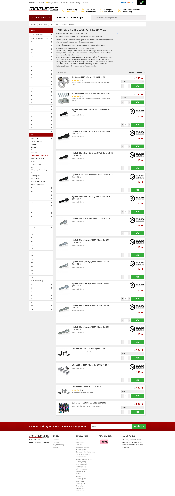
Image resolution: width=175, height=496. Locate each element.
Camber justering (36, 141)
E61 (32, 92)
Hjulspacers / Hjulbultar (39, 156)
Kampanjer (77, 17)
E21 (32, 45)
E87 (32, 117)
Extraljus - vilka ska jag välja (85, 452)
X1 (32, 284)
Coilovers (34, 153)
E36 (32, 74)
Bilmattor (34, 147)
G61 (32, 277)
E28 (32, 56)
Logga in (85, 3)
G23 (32, 259)
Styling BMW (80, 481)
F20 (32, 206)
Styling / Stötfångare (37, 184)
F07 (32, 188)
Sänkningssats (35, 176)
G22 (32, 256)
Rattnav (78, 474)
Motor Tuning (35, 178)
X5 (32, 299)
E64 (32, 99)
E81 (32, 110)
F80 (32, 241)
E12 (32, 42)
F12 (32, 199)
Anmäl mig (139, 426)
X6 (32, 302)
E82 (32, 113)
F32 (32, 220)
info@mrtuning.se (42, 442)
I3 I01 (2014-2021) (37, 281)
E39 (32, 81)
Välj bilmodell (40, 17)
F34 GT (33, 227)
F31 (32, 216)
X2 (32, 291)
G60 (32, 274)
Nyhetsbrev (80, 442)
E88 (32, 120)
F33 (32, 224)
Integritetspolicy (58, 445)
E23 (32, 49)
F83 (32, 245)
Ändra (56, 3)
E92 (32, 131)
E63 (32, 95)
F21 (32, 209)
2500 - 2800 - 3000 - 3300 (39, 38)
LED (32, 167)
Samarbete (80, 476)
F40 (32, 234)
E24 (32, 53)
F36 (32, 231)
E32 (32, 67)
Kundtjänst (64, 3)
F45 (32, 238)
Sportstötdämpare (37, 173)
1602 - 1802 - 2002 (37, 35)
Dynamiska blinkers (82, 447)
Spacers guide (81, 479)
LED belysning (81, 462)
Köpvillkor (56, 442)
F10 (32, 191)
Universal (60, 17)
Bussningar (34, 138)
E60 (32, 88)
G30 (32, 266)
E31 (32, 63)
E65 (32, 103)
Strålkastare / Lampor (38, 181)
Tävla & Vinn (80, 488)
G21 (32, 252)
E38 (32, 78)
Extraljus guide (81, 449)
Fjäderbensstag (36, 164)
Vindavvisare (80, 491)
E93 (32, 135)
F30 (32, 213)
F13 (32, 202)
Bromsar (34, 144)
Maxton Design (81, 471)
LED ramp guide (81, 469)
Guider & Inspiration (83, 454)
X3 (32, 288)
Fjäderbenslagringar (37, 158)
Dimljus (33, 150)
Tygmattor (79, 486)
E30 (32, 60)
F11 (32, 195)
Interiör (33, 161)
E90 (32, 124)
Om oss (78, 440)
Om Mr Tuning (75, 3)
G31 (32, 270)
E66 (32, 106)
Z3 (32, 306)
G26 (32, 263)
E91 (32, 128)
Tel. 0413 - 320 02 (35, 440)
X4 (32, 295)
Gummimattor (81, 457)
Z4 (32, 309)
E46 (32, 85)
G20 (32, 249)
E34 (32, 70)
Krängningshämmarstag (39, 170)
